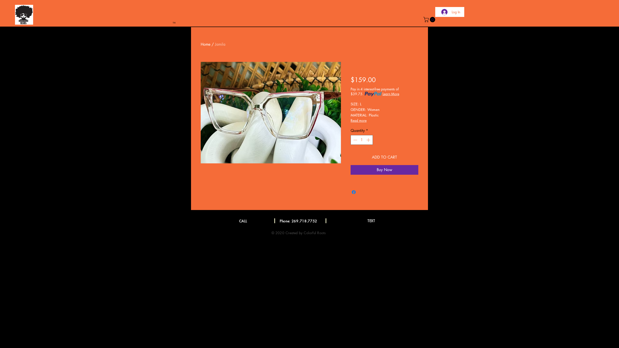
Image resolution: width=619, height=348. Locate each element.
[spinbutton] (361, 140)
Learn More (391, 94)
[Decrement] (354, 140)
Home (205, 44)
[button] (429, 19)
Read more (359, 120)
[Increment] (368, 140)
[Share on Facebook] (354, 192)
